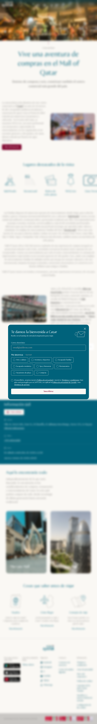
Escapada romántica (23, 366)
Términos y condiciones (70, 380)
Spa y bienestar (45, 366)
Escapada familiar (64, 360)
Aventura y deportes (42, 360)
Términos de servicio (22, 385)
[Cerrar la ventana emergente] (85, 329)
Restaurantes (64, 366)
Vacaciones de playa (23, 373)
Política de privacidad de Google (64, 382)
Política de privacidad (45, 380)
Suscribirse (48, 391)
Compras (42, 373)
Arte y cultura (21, 360)
